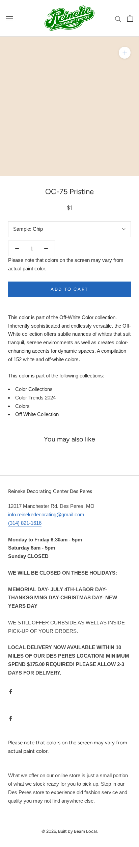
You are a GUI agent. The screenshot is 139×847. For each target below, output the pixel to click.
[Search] (118, 18)
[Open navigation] (9, 18)
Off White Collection (37, 414)
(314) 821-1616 (24, 523)
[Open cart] (130, 18)
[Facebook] (10, 691)
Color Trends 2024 (35, 397)
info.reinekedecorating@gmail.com (46, 514)
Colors (22, 406)
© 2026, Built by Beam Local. (69, 831)
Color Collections (34, 389)
